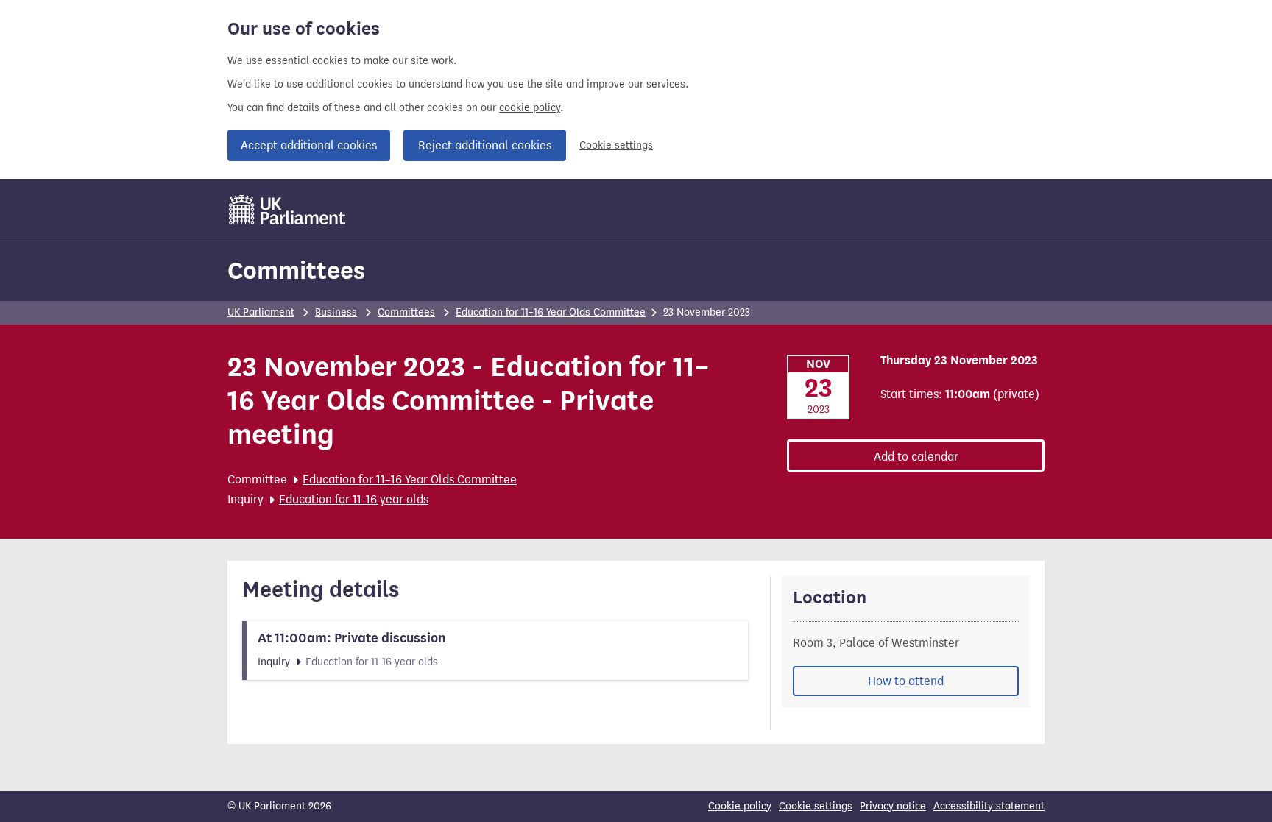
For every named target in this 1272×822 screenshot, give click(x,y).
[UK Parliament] (287, 210)
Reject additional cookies (484, 145)
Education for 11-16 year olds (353, 499)
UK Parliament (260, 312)
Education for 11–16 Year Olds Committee (551, 312)
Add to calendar (916, 457)
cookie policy (529, 108)
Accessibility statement (989, 806)
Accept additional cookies (309, 145)
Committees (296, 270)
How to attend (906, 681)
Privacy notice (893, 806)
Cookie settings (616, 145)
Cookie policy (739, 806)
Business (336, 312)
